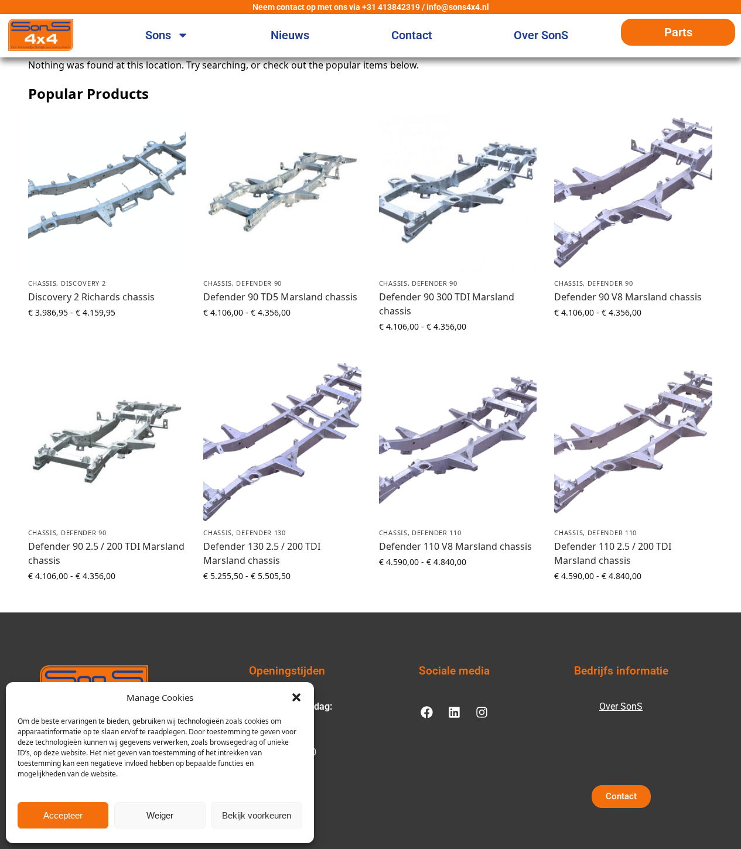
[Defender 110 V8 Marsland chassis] (458, 442)
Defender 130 (260, 532)
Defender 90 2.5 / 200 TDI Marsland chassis (106, 553)
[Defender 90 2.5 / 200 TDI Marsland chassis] (107, 442)
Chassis (42, 283)
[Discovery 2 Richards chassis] (107, 193)
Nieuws (290, 35)
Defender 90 (259, 283)
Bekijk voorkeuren (256, 815)
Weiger (159, 815)
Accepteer (63, 815)
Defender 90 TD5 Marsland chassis (280, 296)
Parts (678, 32)
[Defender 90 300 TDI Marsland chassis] (458, 193)
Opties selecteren (106, 337)
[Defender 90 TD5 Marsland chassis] (282, 193)
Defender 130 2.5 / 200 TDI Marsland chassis (261, 553)
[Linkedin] (454, 712)
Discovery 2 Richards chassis (91, 296)
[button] (296, 697)
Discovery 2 (83, 283)
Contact (411, 35)
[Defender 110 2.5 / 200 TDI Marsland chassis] (633, 442)
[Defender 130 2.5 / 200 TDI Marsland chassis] (282, 442)
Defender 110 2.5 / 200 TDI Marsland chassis (612, 553)
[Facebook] (426, 712)
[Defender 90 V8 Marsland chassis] (633, 193)
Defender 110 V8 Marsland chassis (455, 546)
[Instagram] (481, 712)
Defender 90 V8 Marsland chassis (628, 296)
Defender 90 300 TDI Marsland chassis (446, 303)
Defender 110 (436, 532)
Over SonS (541, 35)
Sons (158, 35)
